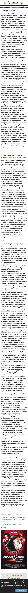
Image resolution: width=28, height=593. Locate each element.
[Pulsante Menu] (26, 2)
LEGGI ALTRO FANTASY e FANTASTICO (11, 524)
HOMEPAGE (4, 527)
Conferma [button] (21, 590)
